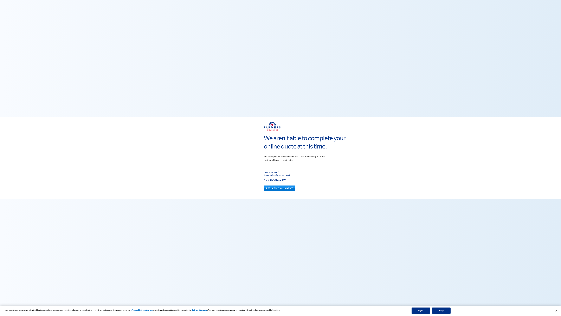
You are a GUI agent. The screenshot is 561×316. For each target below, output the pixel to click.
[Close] (556, 310)
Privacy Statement (199, 310)
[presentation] (279, 188)
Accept (441, 310)
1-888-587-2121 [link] (275, 180)
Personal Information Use (142, 310)
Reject (420, 310)
